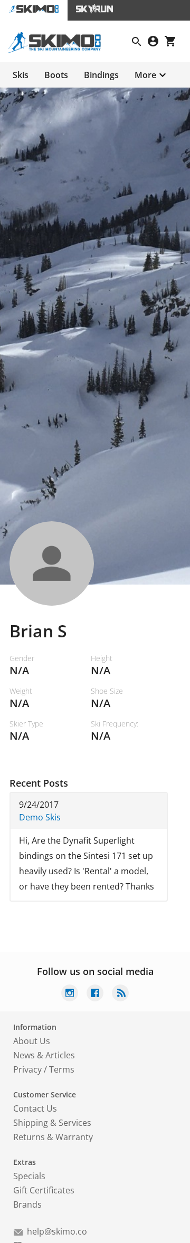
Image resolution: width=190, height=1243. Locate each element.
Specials (29, 1176)
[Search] (140, 43)
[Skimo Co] (58, 50)
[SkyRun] (94, 10)
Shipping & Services (52, 1123)
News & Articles (44, 1055)
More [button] (145, 75)
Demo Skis (40, 817)
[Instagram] (69, 994)
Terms (61, 1069)
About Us (31, 1041)
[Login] (156, 42)
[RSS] (120, 994)
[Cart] (173, 42)
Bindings (101, 75)
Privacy (27, 1069)
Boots (56, 75)
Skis (20, 75)
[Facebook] (95, 994)
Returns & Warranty (53, 1137)
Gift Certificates (43, 1190)
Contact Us (35, 1108)
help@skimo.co (57, 1231)
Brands (27, 1204)
